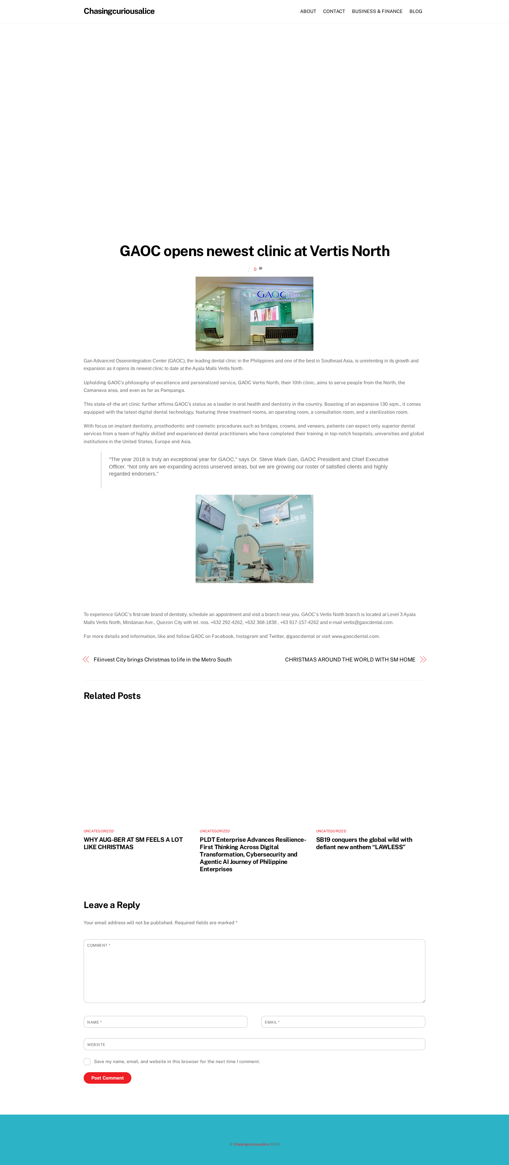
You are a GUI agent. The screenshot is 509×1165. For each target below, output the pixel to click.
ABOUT (308, 11)
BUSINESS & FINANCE (377, 11)
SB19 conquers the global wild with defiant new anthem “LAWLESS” (364, 843)
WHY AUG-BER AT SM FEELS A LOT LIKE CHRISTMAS (133, 843)
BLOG (415, 11)
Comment (98, 945)
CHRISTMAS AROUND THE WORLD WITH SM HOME (350, 659)
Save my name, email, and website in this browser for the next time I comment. (177, 1061)
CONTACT (334, 11)
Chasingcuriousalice (251, 1144)
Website (96, 1044)
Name (94, 1022)
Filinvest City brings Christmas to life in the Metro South (163, 659)
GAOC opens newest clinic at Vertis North (254, 250)
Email (272, 1022)
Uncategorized (99, 831)
